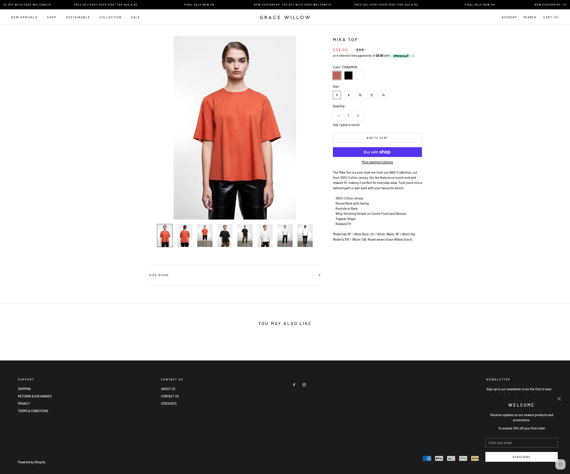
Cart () (551, 17)
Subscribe (522, 456)
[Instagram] (304, 384)
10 (360, 95)
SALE (135, 17)
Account (509, 17)
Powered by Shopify (31, 462)
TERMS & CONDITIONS (33, 411)
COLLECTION (111, 17)
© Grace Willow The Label (40, 456)
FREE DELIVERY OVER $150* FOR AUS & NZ (97, 4)
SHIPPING (24, 389)
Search (529, 17)
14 (383, 95)
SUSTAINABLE (78, 17)
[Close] (559, 399)
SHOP (51, 17)
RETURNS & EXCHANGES (35, 396)
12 (371, 95)
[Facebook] (294, 384)
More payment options (377, 162)
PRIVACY (24, 403)
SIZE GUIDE (159, 275)
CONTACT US (170, 396)
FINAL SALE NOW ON (190, 4)
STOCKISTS (169, 403)
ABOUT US (168, 389)
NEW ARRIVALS (24, 17)
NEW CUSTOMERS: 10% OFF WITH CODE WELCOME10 (284, 4)
